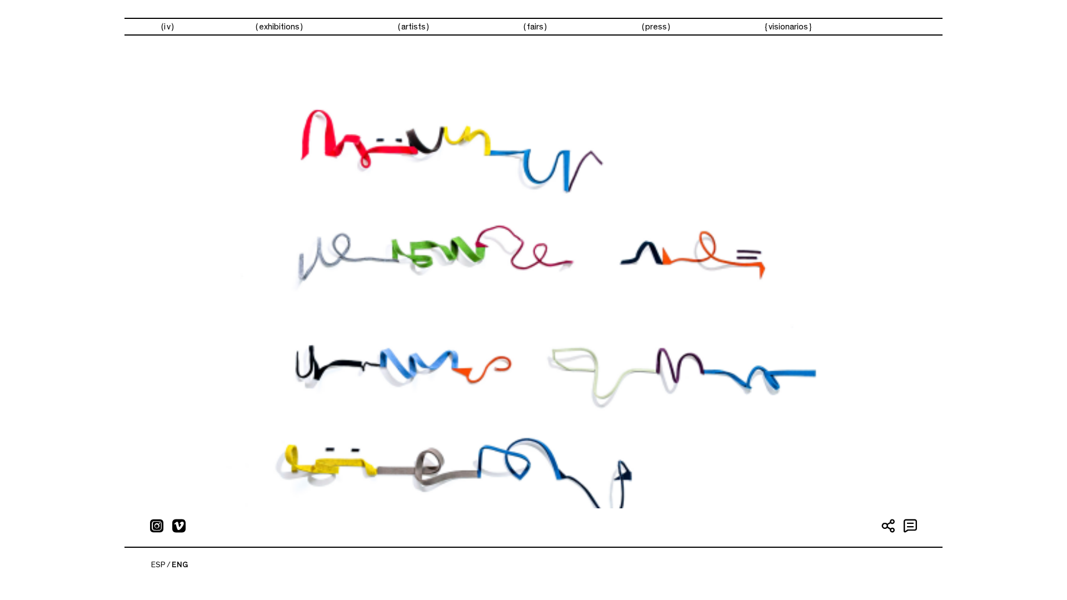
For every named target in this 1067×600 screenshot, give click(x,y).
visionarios (788, 26)
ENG (180, 565)
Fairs (535, 26)
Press (656, 26)
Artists (413, 26)
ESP (158, 565)
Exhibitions (279, 26)
